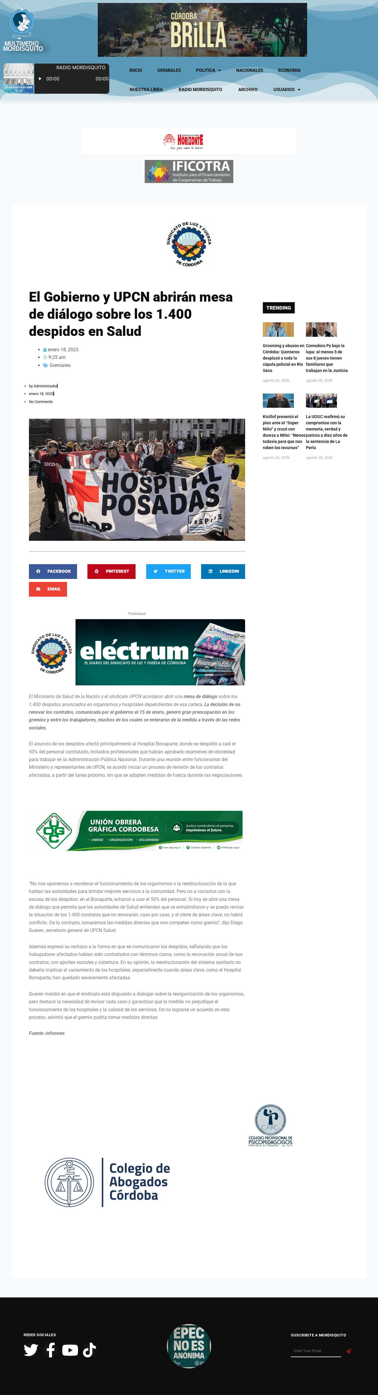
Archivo (248, 89)
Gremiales (169, 70)
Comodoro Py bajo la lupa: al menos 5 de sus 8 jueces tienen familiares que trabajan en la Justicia (327, 358)
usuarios (284, 89)
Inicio (135, 70)
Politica (205, 70)
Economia (289, 70)
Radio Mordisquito (200, 89)
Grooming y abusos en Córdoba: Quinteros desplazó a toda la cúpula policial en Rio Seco (283, 358)
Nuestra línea (146, 89)
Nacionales (249, 70)
